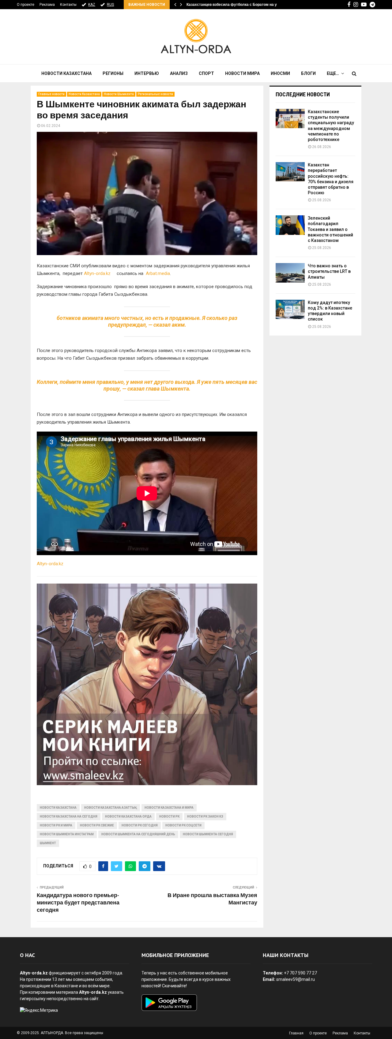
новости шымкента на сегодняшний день (138, 834)
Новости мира (242, 73)
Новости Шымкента (119, 94)
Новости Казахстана (66, 73)
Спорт (206, 73)
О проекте (25, 4)
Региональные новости (155, 94)
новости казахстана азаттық (110, 807)
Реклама (47, 4)
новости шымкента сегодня (208, 834)
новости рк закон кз (205, 816)
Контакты (68, 4)
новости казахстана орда (128, 816)
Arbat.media (158, 273)
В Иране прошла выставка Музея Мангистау (212, 899)
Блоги (308, 73)
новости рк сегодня (140, 825)
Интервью (146, 73)
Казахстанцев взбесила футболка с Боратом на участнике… (241, 5)
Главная (296, 1033)
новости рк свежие (97, 825)
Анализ (179, 73)
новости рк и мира (56, 825)
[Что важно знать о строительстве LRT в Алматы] (290, 272)
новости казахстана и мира (169, 807)
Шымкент (48, 843)
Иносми (280, 73)
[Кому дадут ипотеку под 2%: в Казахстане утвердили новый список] (290, 309)
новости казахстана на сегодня (68, 816)
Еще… (333, 73)
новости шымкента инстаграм (67, 834)
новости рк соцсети (183, 825)
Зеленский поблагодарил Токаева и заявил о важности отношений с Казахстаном (330, 229)
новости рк (169, 816)
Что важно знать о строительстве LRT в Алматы (329, 271)
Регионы (113, 73)
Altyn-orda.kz (99, 273)
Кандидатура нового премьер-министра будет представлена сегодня (78, 903)
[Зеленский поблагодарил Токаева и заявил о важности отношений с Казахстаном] (290, 225)
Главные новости (51, 94)
